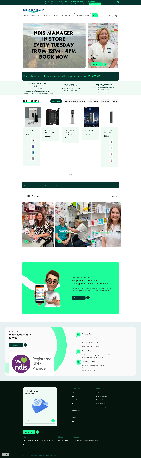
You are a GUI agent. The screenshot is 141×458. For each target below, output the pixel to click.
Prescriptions (76, 410)
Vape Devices (56, 101)
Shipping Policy (101, 407)
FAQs (73, 421)
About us (47, 15)
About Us (74, 414)
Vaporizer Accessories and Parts (74, 101)
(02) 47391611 (39, 86)
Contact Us (16, 345)
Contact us (29, 432)
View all (115, 196)
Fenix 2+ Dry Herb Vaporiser (50, 131)
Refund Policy (100, 400)
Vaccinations (66, 15)
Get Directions (94, 3)
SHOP (73, 396)
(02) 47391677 (39, 88)
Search (98, 392)
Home (73, 392)
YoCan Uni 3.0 (88, 131)
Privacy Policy (100, 403)
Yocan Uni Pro (30, 131)
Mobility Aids (105, 101)
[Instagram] (26, 444)
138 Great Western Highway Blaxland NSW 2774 (84, 1)
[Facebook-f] (23, 444)
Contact (55, 15)
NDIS (39, 15)
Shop (94, 15)
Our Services (76, 407)
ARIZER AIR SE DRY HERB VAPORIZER (69, 132)
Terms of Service (101, 396)
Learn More (78, 298)
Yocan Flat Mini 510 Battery (109, 131)
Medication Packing (101, 230)
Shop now (96, 64)
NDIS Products (93, 101)
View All (70, 174)
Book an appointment (82, 15)
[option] (31, 138)
